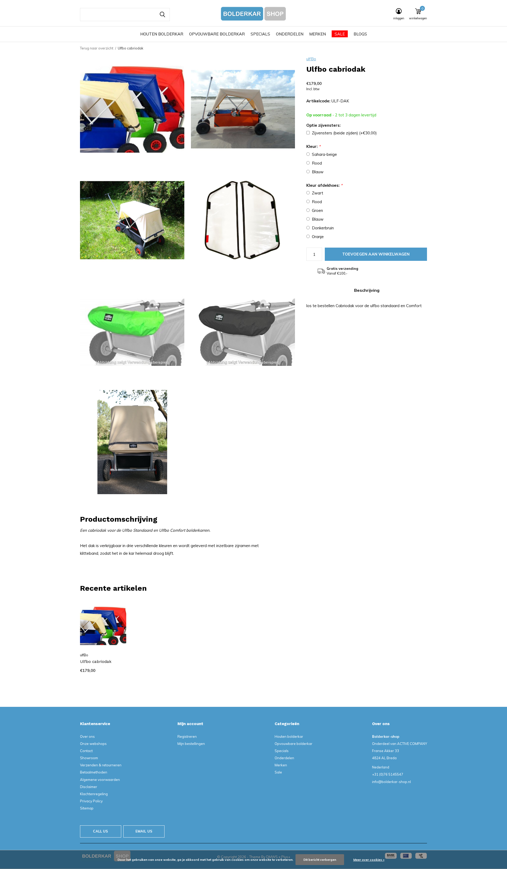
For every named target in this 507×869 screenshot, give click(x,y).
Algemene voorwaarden (100, 779)
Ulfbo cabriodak (95, 661)
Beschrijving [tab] (366, 290)
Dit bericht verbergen (319, 860)
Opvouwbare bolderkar (217, 34)
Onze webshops (93, 743)
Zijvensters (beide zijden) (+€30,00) (344, 132)
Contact (86, 751)
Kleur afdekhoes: (324, 185)
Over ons (87, 736)
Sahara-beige (324, 154)
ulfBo (311, 58)
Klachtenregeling (94, 794)
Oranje (318, 236)
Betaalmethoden (93, 772)
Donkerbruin (323, 227)
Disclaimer (88, 787)
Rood (317, 163)
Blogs (360, 34)
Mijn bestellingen (191, 743)
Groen (317, 210)
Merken (317, 34)
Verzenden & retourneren (100, 765)
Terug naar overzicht (96, 48)
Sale (340, 34)
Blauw (317, 171)
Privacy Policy (91, 801)
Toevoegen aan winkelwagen (376, 254)
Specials (260, 34)
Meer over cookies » (368, 860)
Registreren (187, 736)
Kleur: (313, 146)
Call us (100, 831)
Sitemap (86, 808)
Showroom (89, 758)
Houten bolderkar (161, 34)
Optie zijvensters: (323, 125)
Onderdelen (289, 34)
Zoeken (162, 14)
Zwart (317, 192)
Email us (143, 831)
